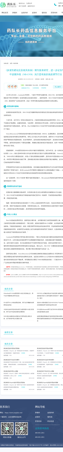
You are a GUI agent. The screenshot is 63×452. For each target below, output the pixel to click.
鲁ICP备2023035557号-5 (36, 445)
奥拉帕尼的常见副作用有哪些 (45, 359)
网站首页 (5, 13)
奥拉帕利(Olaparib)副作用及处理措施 (14, 382)
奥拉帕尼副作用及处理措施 (11, 348)
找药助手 (34, 449)
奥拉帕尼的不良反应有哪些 (11, 359)
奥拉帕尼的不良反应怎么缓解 (45, 371)
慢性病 (44, 13)
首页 (11, 63)
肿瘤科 (14, 13)
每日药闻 (15, 63)
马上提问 (58, 87)
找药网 (29, 449)
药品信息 (50, 421)
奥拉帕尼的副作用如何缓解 (45, 348)
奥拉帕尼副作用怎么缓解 (11, 371)
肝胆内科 (54, 13)
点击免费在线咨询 (14, 417)
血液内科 (24, 13)
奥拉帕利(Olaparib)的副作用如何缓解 (47, 382)
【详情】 (23, 353)
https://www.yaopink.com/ (14, 413)
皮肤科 (34, 13)
